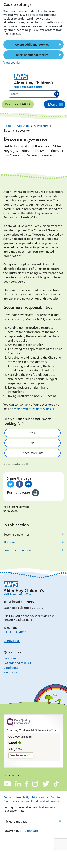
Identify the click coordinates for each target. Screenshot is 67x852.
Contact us (12, 641)
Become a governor (16, 534)
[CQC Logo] (19, 724)
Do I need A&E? (17, 104)
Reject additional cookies (31, 55)
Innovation (11, 672)
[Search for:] (30, 94)
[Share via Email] (28, 484)
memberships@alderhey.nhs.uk (34, 409)
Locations (10, 658)
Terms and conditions (16, 801)
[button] (32, 433)
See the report (19, 755)
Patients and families (17, 663)
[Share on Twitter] (10, 484)
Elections (9, 542)
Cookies (55, 797)
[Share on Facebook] (19, 484)
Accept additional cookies (32, 44)
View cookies (12, 62)
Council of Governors (17, 550)
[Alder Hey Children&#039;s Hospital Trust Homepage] (33, 81)
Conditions (11, 667)
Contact (8, 797)
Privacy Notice (40, 797)
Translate (33, 831)
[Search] (56, 94)
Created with (14, 464)
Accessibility (22, 797)
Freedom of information (45, 801)
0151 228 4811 (15, 632)
